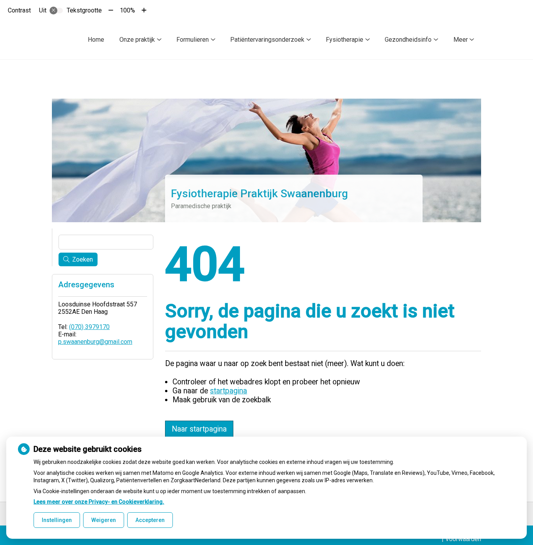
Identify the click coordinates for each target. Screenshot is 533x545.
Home (96, 39)
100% (127, 10)
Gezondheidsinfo (408, 39)
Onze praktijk (137, 39)
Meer (460, 39)
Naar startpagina (199, 429)
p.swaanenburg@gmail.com (95, 341)
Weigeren (103, 520)
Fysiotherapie (344, 39)
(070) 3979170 (89, 327)
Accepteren (150, 520)
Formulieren (192, 39)
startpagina (228, 390)
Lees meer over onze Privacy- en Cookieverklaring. (99, 502)
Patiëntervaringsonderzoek (267, 39)
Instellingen (57, 520)
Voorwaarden (463, 539)
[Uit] (56, 10)
